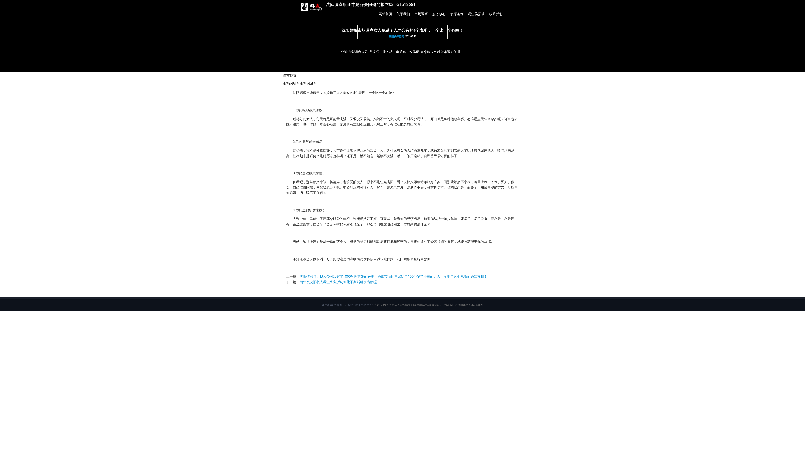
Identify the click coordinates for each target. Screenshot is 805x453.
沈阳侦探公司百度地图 (470, 305)
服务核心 (439, 14)
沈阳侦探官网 (396, 36)
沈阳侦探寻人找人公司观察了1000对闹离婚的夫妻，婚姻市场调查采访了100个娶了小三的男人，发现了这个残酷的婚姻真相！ (393, 276)
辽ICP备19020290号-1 (386, 305)
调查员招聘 (476, 14)
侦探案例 (457, 14)
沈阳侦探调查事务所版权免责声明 (415, 305)
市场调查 (306, 83)
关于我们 (403, 14)
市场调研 (421, 14)
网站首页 (385, 14)
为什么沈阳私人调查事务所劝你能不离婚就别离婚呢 (338, 282)
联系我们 (495, 14)
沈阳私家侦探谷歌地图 (444, 305)
